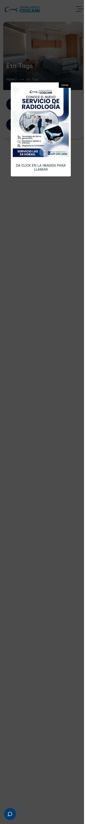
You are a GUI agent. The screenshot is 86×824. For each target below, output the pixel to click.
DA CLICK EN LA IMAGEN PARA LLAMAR (41, 167)
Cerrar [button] (64, 85)
